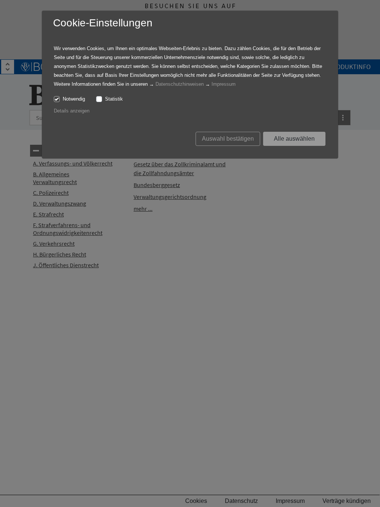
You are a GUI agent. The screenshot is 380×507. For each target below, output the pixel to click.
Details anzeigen (71, 111)
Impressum (224, 84)
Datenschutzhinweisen (179, 84)
